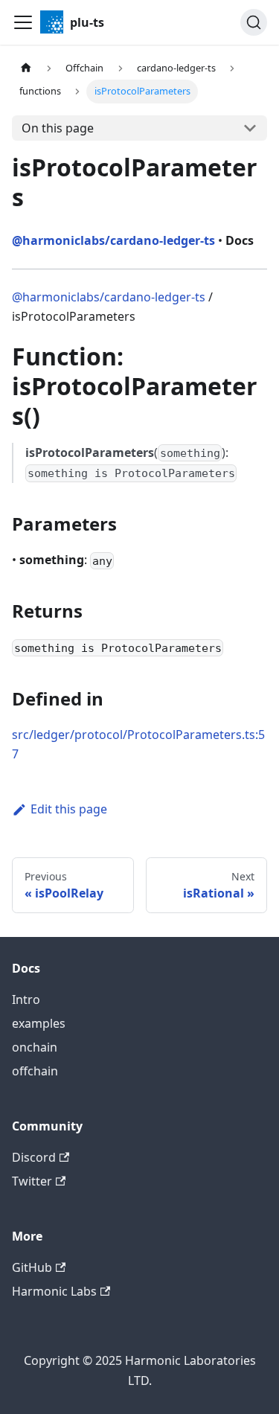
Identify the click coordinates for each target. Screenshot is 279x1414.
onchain (34, 1047)
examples (38, 1023)
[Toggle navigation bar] (23, 22)
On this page (58, 128)
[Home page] (26, 68)
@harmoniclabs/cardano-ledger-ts (108, 297)
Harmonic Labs (54, 1291)
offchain (35, 1071)
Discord (34, 1157)
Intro (26, 999)
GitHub (32, 1267)
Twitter (32, 1181)
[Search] (253, 22)
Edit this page (69, 809)
